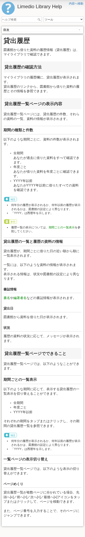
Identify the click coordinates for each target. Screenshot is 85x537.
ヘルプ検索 (39, 19)
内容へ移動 (76, 3)
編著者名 (20, 298)
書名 (7, 298)
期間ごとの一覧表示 (62, 227)
